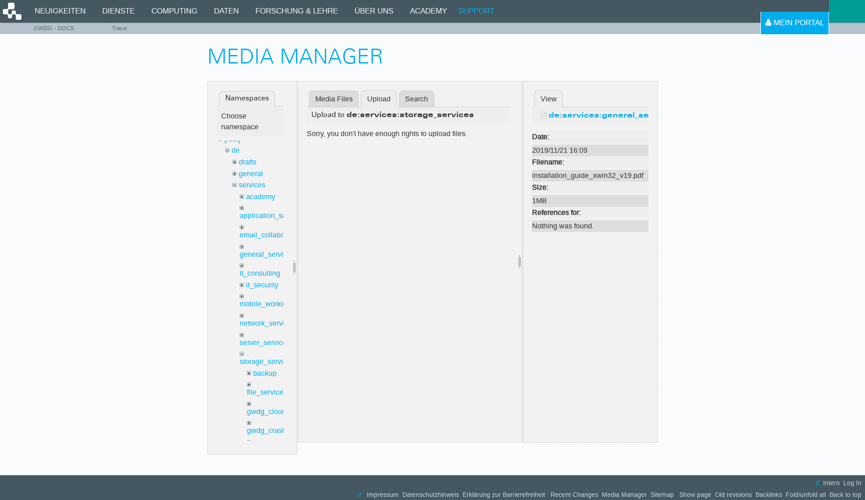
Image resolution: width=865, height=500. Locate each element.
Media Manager (624, 494)
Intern (831, 483)
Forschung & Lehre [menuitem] (296, 11)
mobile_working (265, 304)
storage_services (267, 361)
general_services (267, 254)
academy (260, 196)
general (251, 173)
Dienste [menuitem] (118, 11)
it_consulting (260, 273)
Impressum (383, 494)
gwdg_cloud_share (277, 411)
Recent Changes (574, 494)
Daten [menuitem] (226, 11)
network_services (268, 323)
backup (265, 373)
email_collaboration (271, 235)
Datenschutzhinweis (430, 494)
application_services (272, 215)
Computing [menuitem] (174, 11)
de (236, 150)
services (252, 185)
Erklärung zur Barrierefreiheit (504, 494)
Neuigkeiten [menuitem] (60, 11)
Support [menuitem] (476, 11)
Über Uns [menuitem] (374, 11)
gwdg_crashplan (273, 430)
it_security (262, 285)
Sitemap (662, 494)
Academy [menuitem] (428, 11)
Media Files (334, 99)
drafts (247, 162)
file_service (265, 392)
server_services (265, 342)
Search (416, 99)
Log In (852, 483)
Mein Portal (797, 22)
